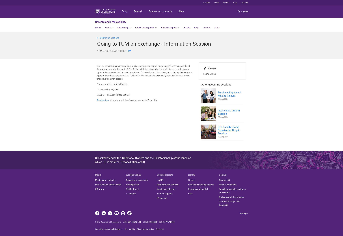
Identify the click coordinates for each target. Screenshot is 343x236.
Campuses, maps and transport (229, 203)
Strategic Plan (132, 184)
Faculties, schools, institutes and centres (232, 191)
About (181, 11)
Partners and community (160, 11)
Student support (164, 193)
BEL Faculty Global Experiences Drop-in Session (229, 130)
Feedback (160, 229)
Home (98, 27)
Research (138, 11)
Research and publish (198, 189)
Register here (103, 100)
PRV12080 (170, 222)
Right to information (145, 229)
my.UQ (160, 180)
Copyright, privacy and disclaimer (109, 229)
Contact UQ (224, 180)
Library (191, 180)
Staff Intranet (132, 189)
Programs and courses (167, 184)
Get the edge (123, 27)
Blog (196, 27)
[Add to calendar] (130, 51)
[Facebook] (97, 213)
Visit (190, 193)
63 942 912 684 (134, 222)
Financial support (169, 27)
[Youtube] (116, 213)
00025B (153, 222)
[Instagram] (123, 213)
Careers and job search (137, 180)
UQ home (206, 3)
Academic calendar (166, 189)
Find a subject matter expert (108, 184)
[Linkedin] (104, 213)
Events (226, 3)
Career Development (144, 27)
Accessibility (130, 229)
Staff (217, 27)
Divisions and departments (231, 197)
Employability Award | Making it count (230, 94)
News (216, 3)
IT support (131, 193)
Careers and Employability (110, 22)
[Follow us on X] (110, 213)
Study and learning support (201, 184)
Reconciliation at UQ (133, 162)
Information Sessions (109, 38)
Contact (244, 3)
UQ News (99, 189)
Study (124, 11)
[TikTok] (129, 213)
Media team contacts (105, 180)
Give (235, 3)
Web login (244, 213)
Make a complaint (227, 184)
